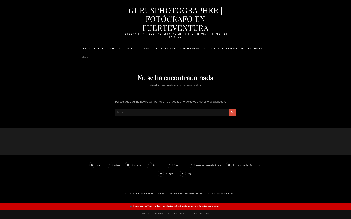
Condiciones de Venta (162, 213)
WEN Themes (227, 193)
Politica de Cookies (201, 213)
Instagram (255, 48)
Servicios (113, 48)
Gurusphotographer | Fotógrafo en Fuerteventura (175, 19)
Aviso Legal (146, 213)
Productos (149, 48)
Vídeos (98, 48)
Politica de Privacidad (182, 213)
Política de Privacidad (193, 193)
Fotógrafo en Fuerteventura (224, 48)
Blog (85, 56)
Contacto (131, 48)
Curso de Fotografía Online (180, 48)
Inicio (86, 48)
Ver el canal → (215, 206)
